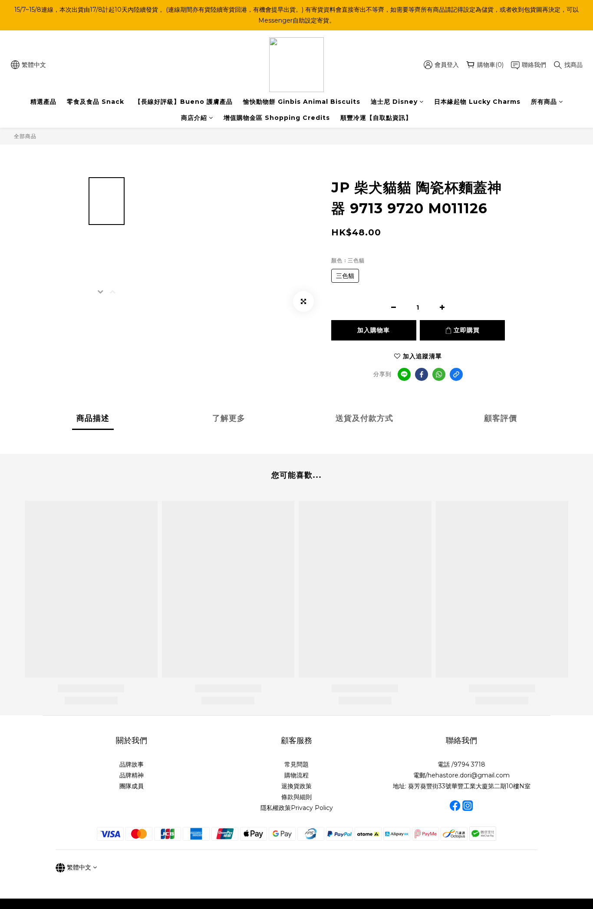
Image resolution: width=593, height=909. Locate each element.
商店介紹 (194, 118)
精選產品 (43, 102)
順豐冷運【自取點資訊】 (376, 118)
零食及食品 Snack (95, 102)
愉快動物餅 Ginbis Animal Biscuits (301, 102)
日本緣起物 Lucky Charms (477, 102)
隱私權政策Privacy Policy (296, 808)
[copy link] (456, 374)
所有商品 (544, 102)
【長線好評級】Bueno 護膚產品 (184, 102)
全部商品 (25, 136)
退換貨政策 (296, 786)
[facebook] (421, 374)
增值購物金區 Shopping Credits (277, 118)
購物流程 (296, 775)
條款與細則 (296, 797)
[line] (404, 374)
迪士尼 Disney (394, 102)
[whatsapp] (438, 374)
